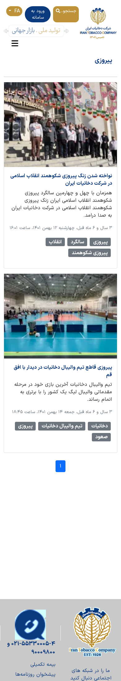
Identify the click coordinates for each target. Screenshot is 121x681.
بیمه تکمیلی (43, 664)
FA (16, 11)
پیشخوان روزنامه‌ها (35, 674)
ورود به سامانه (38, 14)
